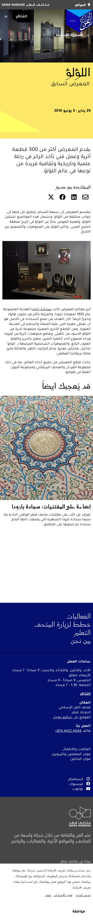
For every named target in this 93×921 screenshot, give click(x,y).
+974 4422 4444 (68, 730)
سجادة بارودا (41, 309)
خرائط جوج (64, 717)
